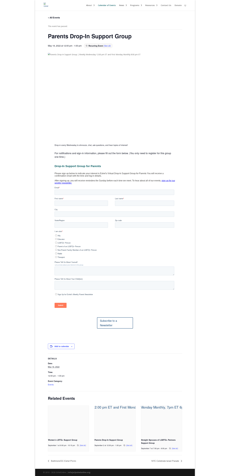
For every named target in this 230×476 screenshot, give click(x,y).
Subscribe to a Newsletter (108, 323)
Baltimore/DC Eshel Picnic (63, 460)
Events (51, 384)
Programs (134, 5)
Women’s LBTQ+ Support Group (62, 440)
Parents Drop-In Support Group (109, 440)
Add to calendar (61, 346)
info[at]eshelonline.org (79, 472)
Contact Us (166, 5)
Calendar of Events (107, 5)
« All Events (54, 17)
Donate (178, 5)
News (121, 5)
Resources (150, 5)
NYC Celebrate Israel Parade (165, 460)
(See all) (107, 45)
